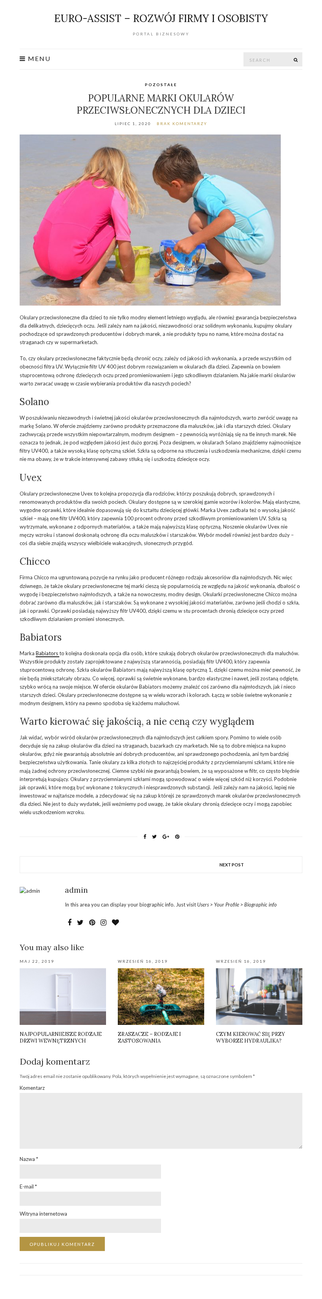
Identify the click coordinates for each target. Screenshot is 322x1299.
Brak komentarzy (182, 123)
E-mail (28, 1186)
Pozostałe (161, 84)
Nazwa (29, 1159)
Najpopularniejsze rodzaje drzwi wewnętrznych (61, 1037)
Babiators (47, 653)
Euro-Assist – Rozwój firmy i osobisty (161, 18)
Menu (38, 58)
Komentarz (32, 1088)
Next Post (232, 864)
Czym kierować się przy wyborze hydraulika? (250, 1037)
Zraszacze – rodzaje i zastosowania (149, 1037)
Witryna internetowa (43, 1214)
